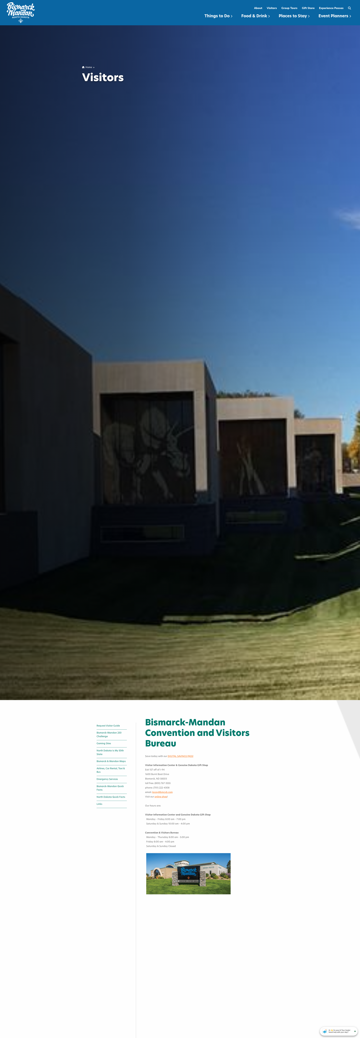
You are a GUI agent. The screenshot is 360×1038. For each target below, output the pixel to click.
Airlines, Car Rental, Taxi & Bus (111, 770)
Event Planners (334, 16)
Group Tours (289, 8)
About (258, 8)
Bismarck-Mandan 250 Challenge (109, 735)
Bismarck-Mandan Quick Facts (110, 788)
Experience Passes (331, 8)
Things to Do (217, 16)
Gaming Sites (104, 744)
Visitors (272, 8)
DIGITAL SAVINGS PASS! (180, 756)
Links (99, 804)
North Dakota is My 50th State (110, 753)
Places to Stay (293, 16)
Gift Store (308, 8)
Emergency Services (107, 779)
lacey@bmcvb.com (162, 792)
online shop (161, 797)
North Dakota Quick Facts (111, 797)
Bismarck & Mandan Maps (111, 761)
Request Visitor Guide (108, 726)
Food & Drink (254, 16)
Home (88, 67)
